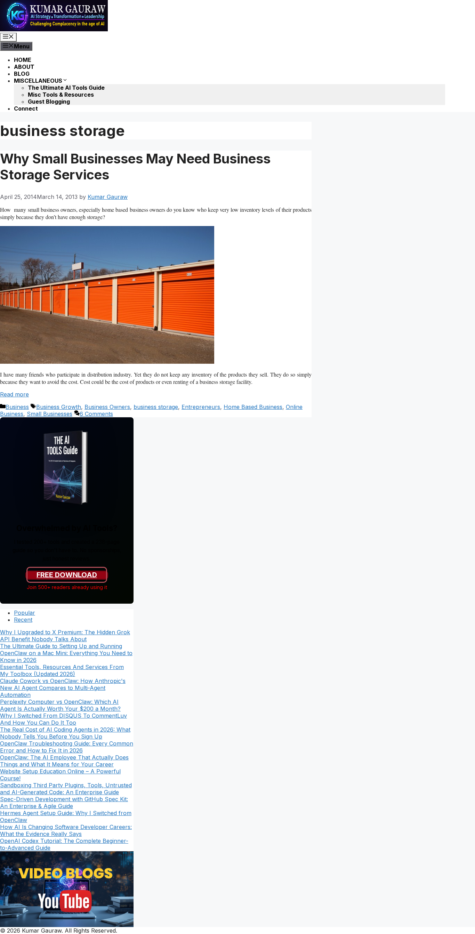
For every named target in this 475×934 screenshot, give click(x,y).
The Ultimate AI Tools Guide (66, 87)
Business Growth (58, 406)
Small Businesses (49, 413)
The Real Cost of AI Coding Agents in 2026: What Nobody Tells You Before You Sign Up (65, 733)
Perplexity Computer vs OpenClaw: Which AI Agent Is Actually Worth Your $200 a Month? (60, 705)
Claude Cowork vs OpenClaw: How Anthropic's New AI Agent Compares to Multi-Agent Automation (63, 687)
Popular (24, 612)
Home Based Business (253, 406)
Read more (14, 394)
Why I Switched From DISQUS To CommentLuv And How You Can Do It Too (63, 719)
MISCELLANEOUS (38, 80)
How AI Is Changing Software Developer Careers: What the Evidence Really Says (66, 830)
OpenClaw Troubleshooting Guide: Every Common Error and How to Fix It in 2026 (66, 747)
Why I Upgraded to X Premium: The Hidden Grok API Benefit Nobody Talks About (65, 636)
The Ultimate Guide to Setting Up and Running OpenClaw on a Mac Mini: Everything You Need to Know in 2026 (66, 653)
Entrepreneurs (201, 406)
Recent (23, 619)
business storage (156, 406)
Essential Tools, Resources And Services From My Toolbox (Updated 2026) (62, 670)
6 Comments (96, 413)
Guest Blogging (49, 101)
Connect (26, 108)
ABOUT (24, 66)
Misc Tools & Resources (61, 94)
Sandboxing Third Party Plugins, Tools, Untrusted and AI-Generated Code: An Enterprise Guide (66, 789)
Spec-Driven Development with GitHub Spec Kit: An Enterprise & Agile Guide (64, 803)
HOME (22, 59)
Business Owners (107, 406)
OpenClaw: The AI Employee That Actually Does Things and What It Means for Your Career (64, 761)
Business (17, 406)
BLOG (22, 73)
